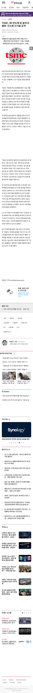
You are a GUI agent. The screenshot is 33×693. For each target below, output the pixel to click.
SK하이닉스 (7, 332)
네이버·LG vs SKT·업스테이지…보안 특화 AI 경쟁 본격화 (9, 558)
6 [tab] (19, 442)
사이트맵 (12, 682)
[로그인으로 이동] (29, 2)
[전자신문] (16, 2)
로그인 (4, 680)
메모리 (12, 318)
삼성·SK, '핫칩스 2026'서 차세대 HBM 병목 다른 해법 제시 (17, 483)
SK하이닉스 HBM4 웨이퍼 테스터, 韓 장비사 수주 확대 (17, 462)
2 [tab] (11, 442)
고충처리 (4, 682)
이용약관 (10, 680)
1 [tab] (9, 442)
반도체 (11, 8)
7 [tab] (21, 442)
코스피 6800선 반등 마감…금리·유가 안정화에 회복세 (9, 592)
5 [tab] (17, 442)
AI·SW (3, 8)
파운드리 (24, 323)
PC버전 (19, 682)
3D (5, 318)
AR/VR (11, 327)
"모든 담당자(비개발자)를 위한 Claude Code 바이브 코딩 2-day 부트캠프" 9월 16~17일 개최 (16, 396)
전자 (18, 8)
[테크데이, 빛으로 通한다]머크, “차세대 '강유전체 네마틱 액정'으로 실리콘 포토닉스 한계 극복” (17, 504)
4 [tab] (15, 442)
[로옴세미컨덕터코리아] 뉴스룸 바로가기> (23, 295)
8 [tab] (23, 442)
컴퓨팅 (15, 323)
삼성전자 (6, 323)
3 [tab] (13, 442)
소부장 (10, 19)
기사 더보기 (21, 342)
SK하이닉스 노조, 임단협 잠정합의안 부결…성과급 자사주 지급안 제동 (17, 517)
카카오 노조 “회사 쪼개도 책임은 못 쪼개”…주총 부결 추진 (9, 569)
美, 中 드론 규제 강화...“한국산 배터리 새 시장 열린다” (17, 456)
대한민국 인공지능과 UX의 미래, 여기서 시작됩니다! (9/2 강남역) (16, 39)
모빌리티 (25, 8)
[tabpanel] (16, 431)
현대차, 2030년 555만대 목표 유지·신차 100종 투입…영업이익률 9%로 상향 (9, 547)
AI (4, 327)
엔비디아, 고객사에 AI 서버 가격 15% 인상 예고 (17, 469)
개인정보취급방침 (21, 680)
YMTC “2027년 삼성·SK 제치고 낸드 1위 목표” (17, 497)
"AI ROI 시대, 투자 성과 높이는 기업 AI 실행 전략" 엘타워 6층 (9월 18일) (16, 400)
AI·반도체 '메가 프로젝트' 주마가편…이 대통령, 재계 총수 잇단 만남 (17, 510)
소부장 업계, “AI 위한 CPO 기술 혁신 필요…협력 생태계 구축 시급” (17, 476)
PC (18, 327)
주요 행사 (6, 419)
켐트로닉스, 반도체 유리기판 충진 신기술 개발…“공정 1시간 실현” (17, 490)
